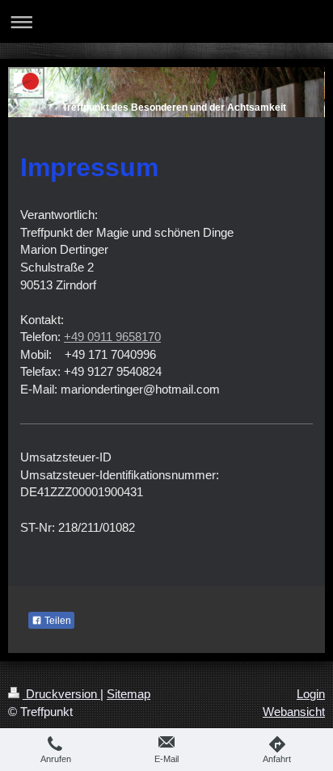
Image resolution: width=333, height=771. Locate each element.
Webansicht (294, 711)
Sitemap (128, 694)
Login (311, 694)
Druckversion (61, 694)
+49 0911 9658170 (112, 336)
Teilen (56, 620)
